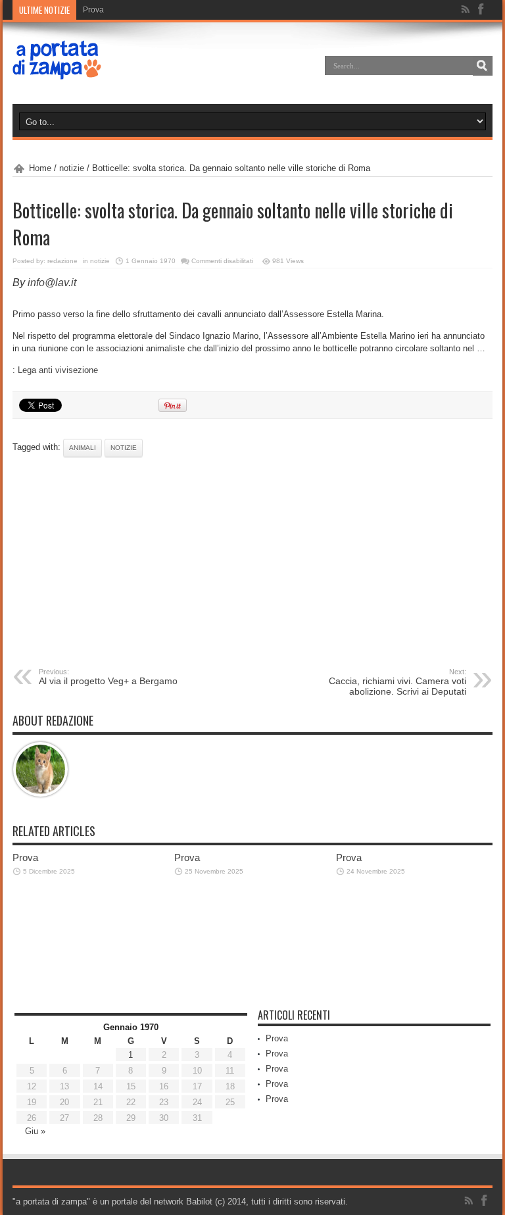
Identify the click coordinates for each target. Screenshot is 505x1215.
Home (40, 168)
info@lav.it (52, 282)
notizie (71, 168)
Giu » (35, 1131)
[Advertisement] (252, 562)
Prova (93, 9)
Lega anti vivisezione (58, 370)
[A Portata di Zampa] (57, 71)
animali (82, 447)
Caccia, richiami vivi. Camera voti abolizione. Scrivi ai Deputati (397, 682)
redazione (62, 260)
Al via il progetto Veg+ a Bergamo (108, 677)
